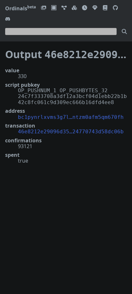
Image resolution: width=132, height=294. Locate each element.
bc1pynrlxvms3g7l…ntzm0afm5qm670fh (71, 117)
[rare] (94, 8)
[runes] (53, 8)
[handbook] (105, 8)
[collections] (64, 8)
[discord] (7, 19)
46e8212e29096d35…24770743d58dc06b (71, 132)
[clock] (84, 8)
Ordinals (20, 8)
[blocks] (74, 8)
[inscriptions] (43, 8)
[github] (115, 8)
